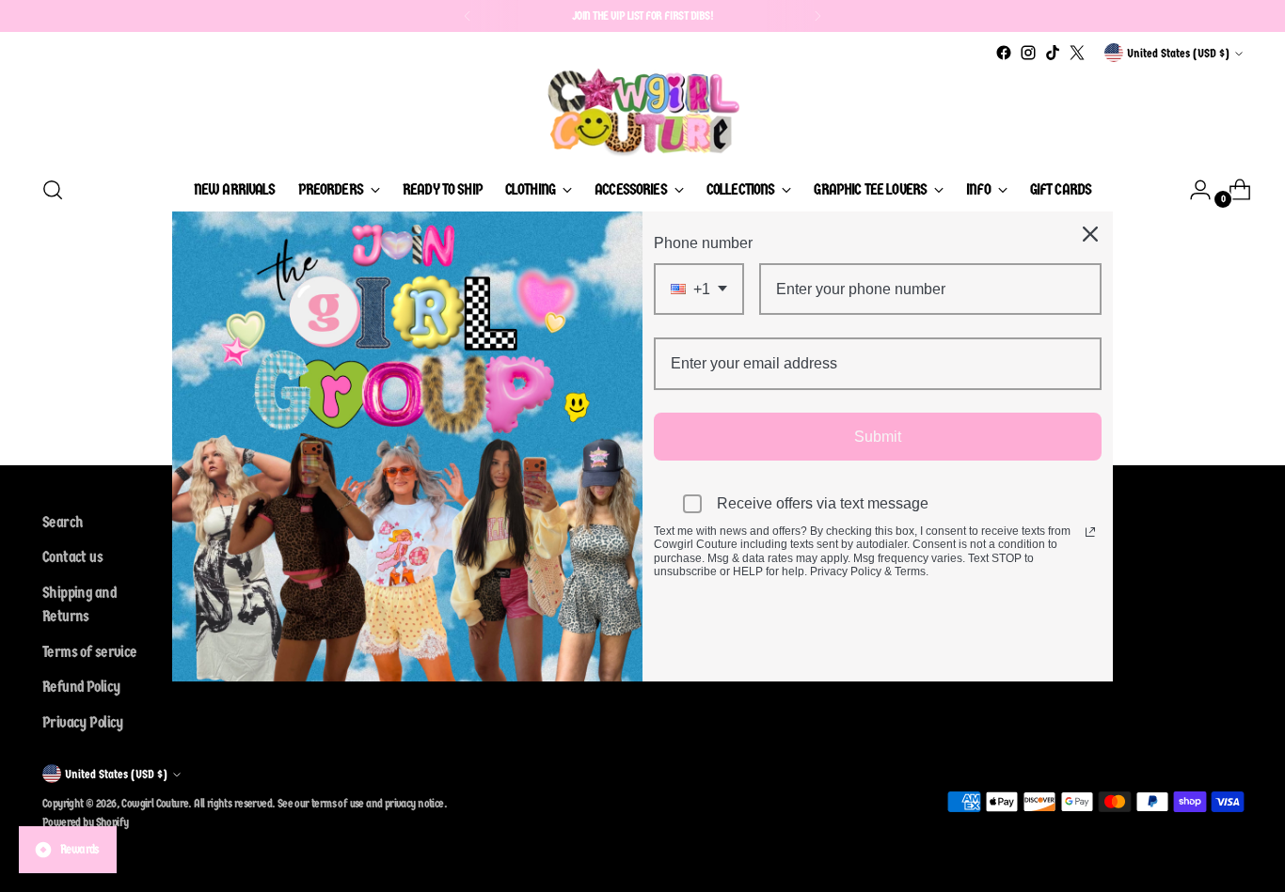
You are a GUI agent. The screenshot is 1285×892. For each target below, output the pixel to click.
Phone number (703, 243)
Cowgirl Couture (154, 803)
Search (62, 522)
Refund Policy (80, 687)
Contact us (72, 557)
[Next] (817, 16)
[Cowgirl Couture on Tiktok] (1052, 52)
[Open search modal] (52, 190)
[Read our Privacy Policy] (1090, 532)
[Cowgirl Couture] (642, 112)
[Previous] (467, 16)
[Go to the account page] (1193, 190)
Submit (877, 436)
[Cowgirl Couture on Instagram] (1028, 52)
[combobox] (699, 289)
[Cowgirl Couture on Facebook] (1003, 52)
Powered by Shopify (85, 822)
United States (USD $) (1178, 53)
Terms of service (89, 652)
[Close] (1090, 234)
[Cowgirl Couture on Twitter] (1077, 52)
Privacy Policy (82, 722)
